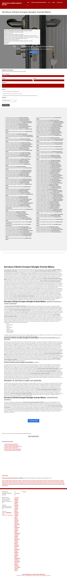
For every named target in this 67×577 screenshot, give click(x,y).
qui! (21, 93)
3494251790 (8, 512)
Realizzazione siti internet (30, 575)
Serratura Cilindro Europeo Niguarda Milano (13, 446)
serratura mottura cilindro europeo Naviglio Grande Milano (13, 483)
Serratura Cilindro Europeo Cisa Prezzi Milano (17, 522)
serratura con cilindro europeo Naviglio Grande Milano (53, 481)
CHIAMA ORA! (33, 52)
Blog (49, 2)
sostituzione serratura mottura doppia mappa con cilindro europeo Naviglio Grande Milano (26, 484)
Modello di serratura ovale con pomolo (12, 39)
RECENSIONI (7, 42)
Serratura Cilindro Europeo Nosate (11, 447)
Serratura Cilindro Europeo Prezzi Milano (16, 515)
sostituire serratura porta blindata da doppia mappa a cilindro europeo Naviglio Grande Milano (40, 480)
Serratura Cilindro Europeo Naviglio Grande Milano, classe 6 (16, 38)
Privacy (4, 89)
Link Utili (6, 43)
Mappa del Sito (59, 2)
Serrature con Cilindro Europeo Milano (10, 478)
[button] (27, 5)
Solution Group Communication (41, 575)
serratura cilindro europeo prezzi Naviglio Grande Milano (36, 483)
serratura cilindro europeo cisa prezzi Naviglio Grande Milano (30, 481)
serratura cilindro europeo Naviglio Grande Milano (12, 480)
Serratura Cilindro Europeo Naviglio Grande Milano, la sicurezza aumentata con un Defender (22, 37)
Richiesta (4, 82)
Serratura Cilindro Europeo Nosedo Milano (12, 449)
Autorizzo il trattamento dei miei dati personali (11, 91)
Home (28, 2)
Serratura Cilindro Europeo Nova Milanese (12, 450)
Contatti (53, 2)
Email (35, 78)
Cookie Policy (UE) (35, 574)
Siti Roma (48, 575)
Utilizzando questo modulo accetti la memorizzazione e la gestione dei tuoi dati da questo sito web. (20, 95)
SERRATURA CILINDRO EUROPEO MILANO (38, 2)
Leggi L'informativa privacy (27, 574)
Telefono (4, 78)
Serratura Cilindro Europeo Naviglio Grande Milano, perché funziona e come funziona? (21, 35)
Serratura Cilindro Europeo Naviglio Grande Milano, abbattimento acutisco (18, 40)
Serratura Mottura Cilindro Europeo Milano (16, 500)
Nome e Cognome (6, 74)
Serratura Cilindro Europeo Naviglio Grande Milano (14, 31)
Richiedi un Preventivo (9, 33)
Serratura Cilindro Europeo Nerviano (11, 445)
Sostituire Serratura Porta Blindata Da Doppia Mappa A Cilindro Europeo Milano (17, 550)
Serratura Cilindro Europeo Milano (11, 444)
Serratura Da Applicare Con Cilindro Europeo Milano (17, 561)
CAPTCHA (4, 97)
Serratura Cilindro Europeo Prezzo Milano (16, 508)
